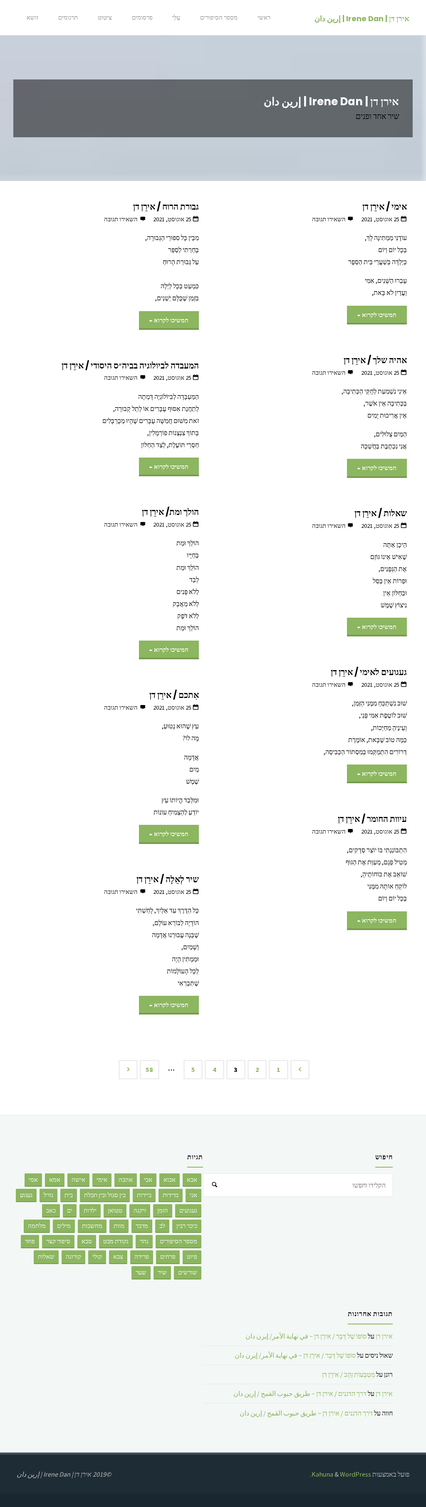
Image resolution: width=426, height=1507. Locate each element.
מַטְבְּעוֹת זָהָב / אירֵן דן (348, 1374)
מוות (119, 1226)
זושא (32, 17)
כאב (51, 1210)
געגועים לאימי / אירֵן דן (369, 672)
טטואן (115, 1210)
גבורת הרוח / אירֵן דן (166, 206)
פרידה (141, 1256)
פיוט (192, 1256)
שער (141, 1272)
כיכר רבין (186, 1226)
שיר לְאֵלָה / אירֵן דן (167, 879)
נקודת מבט (116, 1241)
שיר (162, 1272)
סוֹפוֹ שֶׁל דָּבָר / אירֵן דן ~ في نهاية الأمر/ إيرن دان (306, 1336)
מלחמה (37, 1226)
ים (69, 1210)
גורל (48, 1195)
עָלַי (176, 17)
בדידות (170, 1195)
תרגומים (68, 17)
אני (193, 1195)
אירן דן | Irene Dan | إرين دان (362, 18)
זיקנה (140, 1210)
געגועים (188, 1210)
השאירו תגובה (329, 219)
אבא (192, 1179)
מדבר (142, 1226)
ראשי (264, 17)
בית (68, 1195)
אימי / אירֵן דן (384, 206)
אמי (33, 1179)
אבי (148, 1179)
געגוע (26, 1195)
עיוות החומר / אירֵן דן (372, 819)
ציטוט (105, 17)
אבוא (169, 1179)
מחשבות (92, 1226)
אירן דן (384, 1336)
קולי (97, 1256)
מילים (64, 1226)
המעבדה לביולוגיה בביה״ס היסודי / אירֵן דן (130, 365)
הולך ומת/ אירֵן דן (170, 512)
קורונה (73, 1256)
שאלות (46, 1256)
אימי (102, 1179)
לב (162, 1226)
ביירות (144, 1195)
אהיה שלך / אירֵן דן (375, 360)
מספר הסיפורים (219, 17)
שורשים (187, 1272)
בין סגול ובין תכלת (105, 1195)
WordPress (355, 1474)
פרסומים (142, 17)
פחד (30, 1241)
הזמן (162, 1210)
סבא (87, 1241)
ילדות (90, 1210)
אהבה (126, 1179)
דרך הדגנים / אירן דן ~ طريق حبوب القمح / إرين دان (300, 1393)
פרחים (168, 1256)
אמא (54, 1179)
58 (149, 1069)
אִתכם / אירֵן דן (174, 695)
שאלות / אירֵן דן (380, 513)
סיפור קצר (58, 1241)
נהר (144, 1241)
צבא (118, 1256)
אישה (78, 1179)
